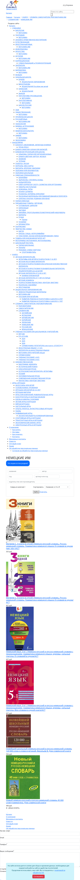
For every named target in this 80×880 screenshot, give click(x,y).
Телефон (3, 844)
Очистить (43, 492)
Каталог (9, 13)
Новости (9, 821)
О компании (10, 817)
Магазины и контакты (14, 819)
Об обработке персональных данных (20, 828)
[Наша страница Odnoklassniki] (7, 812)
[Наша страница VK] (8, 812)
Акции (8, 826)
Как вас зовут (5, 831)
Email (2, 838)
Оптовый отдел (12, 824)
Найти (36, 492)
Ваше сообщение (7, 851)
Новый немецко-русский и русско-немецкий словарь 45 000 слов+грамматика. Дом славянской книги (35, 801)
